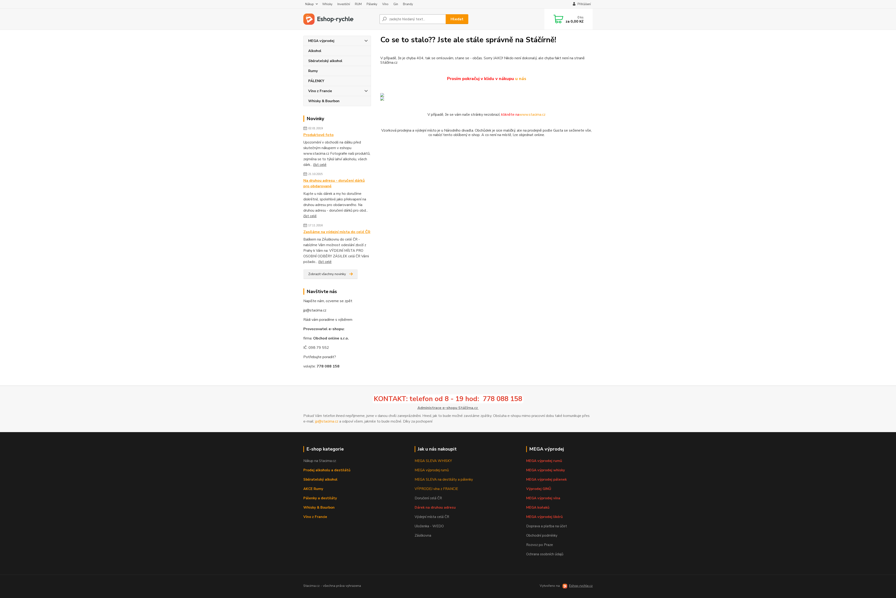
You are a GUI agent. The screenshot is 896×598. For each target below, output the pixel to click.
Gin (395, 4)
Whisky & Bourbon (324, 101)
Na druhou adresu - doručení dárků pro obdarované (334, 183)
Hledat (457, 19)
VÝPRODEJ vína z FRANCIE (436, 488)
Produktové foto (318, 134)
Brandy (408, 4)
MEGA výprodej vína (543, 498)
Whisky (327, 4)
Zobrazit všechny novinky (327, 274)
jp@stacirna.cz (326, 421)
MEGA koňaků (538, 507)
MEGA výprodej (321, 40)
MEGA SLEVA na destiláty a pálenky (444, 479)
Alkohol (314, 51)
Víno (385, 4)
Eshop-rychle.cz (581, 586)
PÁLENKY (316, 81)
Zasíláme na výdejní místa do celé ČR (336, 231)
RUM (358, 4)
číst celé (319, 164)
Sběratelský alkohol (325, 61)
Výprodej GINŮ (538, 488)
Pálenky (372, 4)
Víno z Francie (320, 91)
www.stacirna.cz (532, 114)
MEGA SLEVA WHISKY (433, 460)
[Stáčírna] (486, 97)
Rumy (313, 71)
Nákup (309, 4)
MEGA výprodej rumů (432, 470)
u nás (520, 79)
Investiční (343, 4)
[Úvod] (339, 19)
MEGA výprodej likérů (544, 516)
